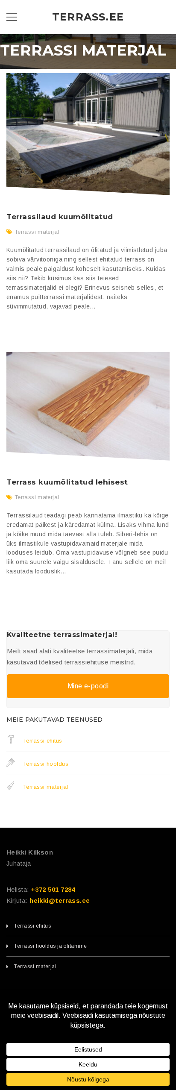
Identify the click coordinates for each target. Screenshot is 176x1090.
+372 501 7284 (53, 889)
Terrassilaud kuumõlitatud (59, 216)
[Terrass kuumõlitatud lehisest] (88, 406)
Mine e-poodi (88, 686)
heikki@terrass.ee (59, 900)
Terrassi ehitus (41, 740)
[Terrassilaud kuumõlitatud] (88, 134)
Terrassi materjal (37, 232)
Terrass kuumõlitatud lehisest (67, 482)
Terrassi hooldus (44, 764)
